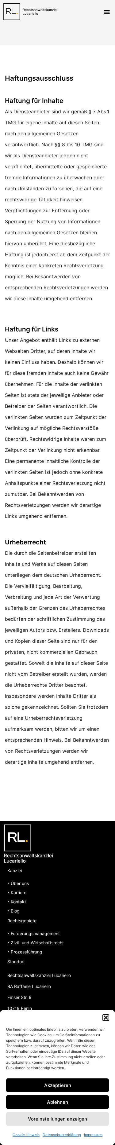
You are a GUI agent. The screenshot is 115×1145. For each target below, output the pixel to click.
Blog (15, 910)
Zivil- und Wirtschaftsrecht (37, 942)
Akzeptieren (57, 1085)
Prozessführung (26, 951)
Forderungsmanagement (35, 933)
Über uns (20, 883)
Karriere (18, 892)
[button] (106, 1018)
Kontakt (18, 901)
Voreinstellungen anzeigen (57, 1119)
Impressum (93, 1134)
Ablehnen (57, 1102)
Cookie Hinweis (26, 1134)
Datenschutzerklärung (62, 1134)
